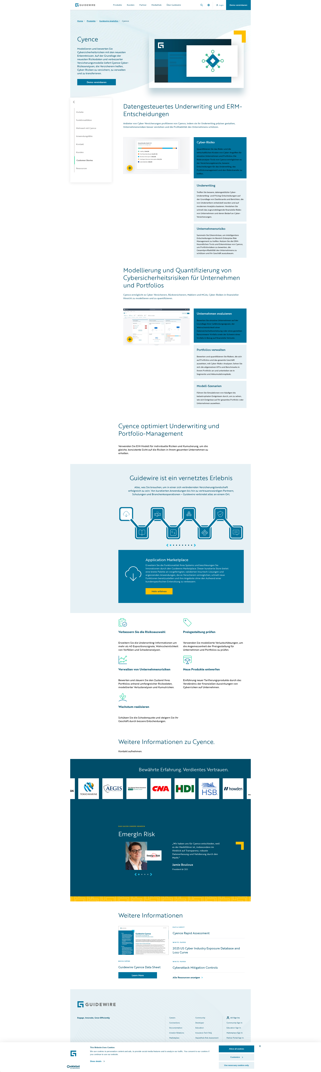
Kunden (130, 4)
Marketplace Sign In (235, 1032)
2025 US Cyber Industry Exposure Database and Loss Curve (206, 950)
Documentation (175, 1027)
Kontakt (80, 144)
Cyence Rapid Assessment (191, 933)
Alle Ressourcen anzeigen (186, 977)
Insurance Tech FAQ (203, 1032)
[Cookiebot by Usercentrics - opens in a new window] (73, 1067)
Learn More (138, 975)
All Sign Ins (235, 1017)
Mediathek (156, 4)
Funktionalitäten (84, 120)
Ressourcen (81, 168)
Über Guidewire (174, 4)
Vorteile (80, 112)
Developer (199, 1022)
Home (80, 20)
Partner (142, 4)
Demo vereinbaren (238, 5)
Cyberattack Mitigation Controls (195, 967)
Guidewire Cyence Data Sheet (139, 967)
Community (200, 1017)
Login (221, 5)
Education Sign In (234, 1027)
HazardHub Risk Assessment (206, 1037)
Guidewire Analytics (108, 20)
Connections (174, 1022)
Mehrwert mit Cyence (86, 128)
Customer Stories (84, 160)
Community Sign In (234, 1022)
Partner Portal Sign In (235, 1037)
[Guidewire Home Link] (96, 1004)
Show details (95, 1061)
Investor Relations (176, 1032)
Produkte (117, 4)
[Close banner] (260, 1046)
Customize (235, 1057)
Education (199, 1027)
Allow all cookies (236, 1049)
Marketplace (174, 1037)
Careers (172, 1017)
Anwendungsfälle (84, 136)
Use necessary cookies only (236, 1065)
